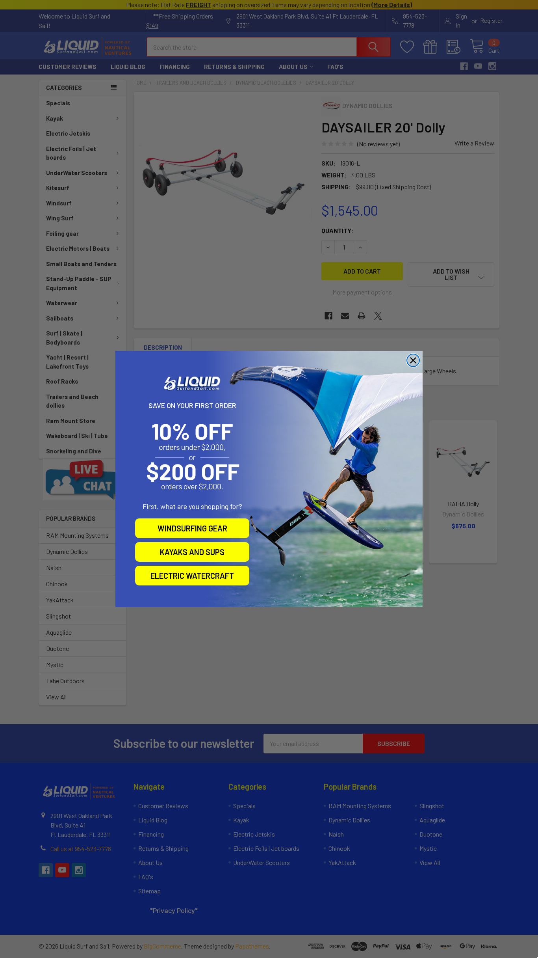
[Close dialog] (413, 360)
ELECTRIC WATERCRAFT (192, 575)
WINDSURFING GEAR (192, 528)
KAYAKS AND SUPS (192, 552)
